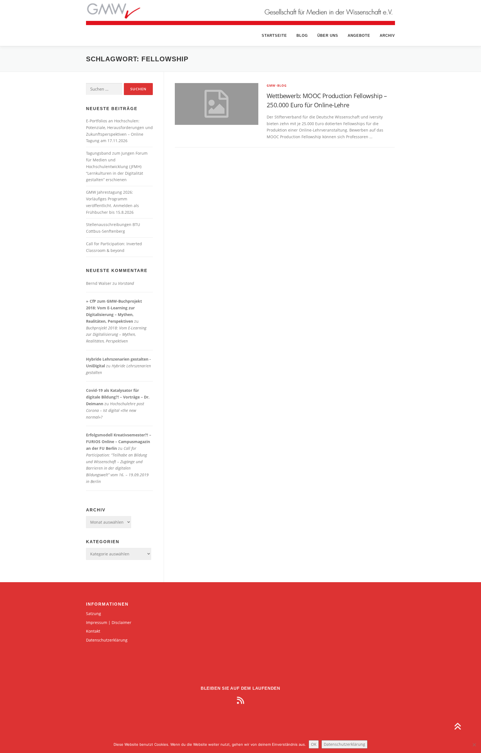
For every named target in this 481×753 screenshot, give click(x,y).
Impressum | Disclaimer (108, 622)
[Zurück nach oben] (457, 727)
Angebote (359, 35)
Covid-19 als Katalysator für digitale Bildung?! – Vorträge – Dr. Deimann (117, 397)
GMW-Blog (277, 85)
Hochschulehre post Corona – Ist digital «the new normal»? (115, 410)
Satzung (93, 613)
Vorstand (126, 283)
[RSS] (240, 700)
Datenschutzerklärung (106, 640)
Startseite (274, 35)
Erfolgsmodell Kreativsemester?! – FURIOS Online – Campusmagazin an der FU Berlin (118, 441)
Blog (302, 35)
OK (313, 744)
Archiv (387, 35)
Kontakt (93, 631)
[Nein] (474, 744)
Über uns (327, 35)
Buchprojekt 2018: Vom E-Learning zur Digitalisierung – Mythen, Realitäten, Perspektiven (116, 334)
